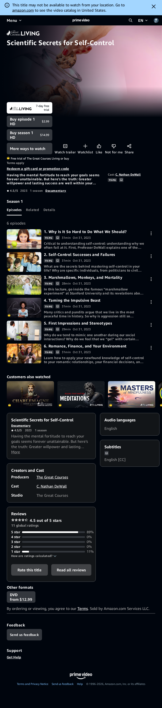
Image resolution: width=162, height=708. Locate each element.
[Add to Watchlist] (85, 146)
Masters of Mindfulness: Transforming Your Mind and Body (131, 394)
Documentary (55, 190)
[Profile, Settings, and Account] (156, 20)
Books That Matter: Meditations (81, 394)
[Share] (129, 146)
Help (80, 684)
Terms (82, 608)
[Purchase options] (151, 233)
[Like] (99, 146)
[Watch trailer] (65, 146)
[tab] (14, 209)
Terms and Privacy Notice (32, 684)
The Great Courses (52, 477)
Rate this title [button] (30, 570)
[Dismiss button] (153, 6)
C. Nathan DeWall (128, 174)
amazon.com (23, 10)
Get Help (14, 657)
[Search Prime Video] (130, 20)
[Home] (81, 20)
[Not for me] (114, 146)
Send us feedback (63, 684)
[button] (34, 555)
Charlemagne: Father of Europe (30, 394)
